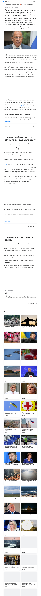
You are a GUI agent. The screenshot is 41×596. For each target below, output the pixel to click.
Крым (5, 164)
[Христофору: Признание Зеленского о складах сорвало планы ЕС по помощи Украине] (12, 460)
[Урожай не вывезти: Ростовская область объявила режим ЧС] (12, 545)
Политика (16, 7)
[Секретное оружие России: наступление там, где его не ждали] (29, 511)
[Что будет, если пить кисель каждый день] (29, 357)
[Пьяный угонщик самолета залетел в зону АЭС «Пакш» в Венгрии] (12, 357)
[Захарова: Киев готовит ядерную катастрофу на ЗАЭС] (12, 528)
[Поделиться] (33, 126)
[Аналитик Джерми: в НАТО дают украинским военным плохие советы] (29, 528)
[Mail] (3, 1)
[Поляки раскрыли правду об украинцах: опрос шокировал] (12, 443)
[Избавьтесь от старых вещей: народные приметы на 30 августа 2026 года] (12, 563)
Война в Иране (16, 4)
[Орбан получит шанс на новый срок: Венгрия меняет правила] (29, 374)
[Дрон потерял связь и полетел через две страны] (12, 374)
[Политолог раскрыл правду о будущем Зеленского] (29, 340)
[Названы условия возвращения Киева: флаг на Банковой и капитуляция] (12, 409)
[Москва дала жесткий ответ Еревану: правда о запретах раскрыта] (29, 426)
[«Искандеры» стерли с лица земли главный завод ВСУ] (12, 494)
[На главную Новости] (6, 1)
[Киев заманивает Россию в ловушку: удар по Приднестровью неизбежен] (29, 460)
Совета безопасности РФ (17, 105)
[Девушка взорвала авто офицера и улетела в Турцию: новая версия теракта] (29, 409)
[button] (20, 40)
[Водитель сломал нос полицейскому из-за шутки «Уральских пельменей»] (29, 443)
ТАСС (12, 7)
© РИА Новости (12, 234)
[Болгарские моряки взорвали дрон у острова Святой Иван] (12, 580)
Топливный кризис (29, 4)
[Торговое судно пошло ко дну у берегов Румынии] (29, 494)
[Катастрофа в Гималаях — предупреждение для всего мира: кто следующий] (12, 323)
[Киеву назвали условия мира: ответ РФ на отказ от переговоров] (12, 391)
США (12, 66)
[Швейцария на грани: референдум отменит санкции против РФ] (29, 580)
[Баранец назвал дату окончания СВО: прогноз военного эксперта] (29, 323)
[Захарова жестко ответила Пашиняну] (29, 391)
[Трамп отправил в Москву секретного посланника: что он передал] (12, 511)
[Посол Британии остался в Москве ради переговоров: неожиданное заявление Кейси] (29, 563)
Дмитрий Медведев (27, 105)
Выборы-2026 (8, 4)
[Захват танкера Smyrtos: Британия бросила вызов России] (29, 477)
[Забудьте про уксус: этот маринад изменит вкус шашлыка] (12, 477)
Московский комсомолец (14, 134)
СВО (22, 4)
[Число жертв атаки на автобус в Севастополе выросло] (29, 545)
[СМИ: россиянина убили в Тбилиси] (12, 426)
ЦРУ (22, 205)
